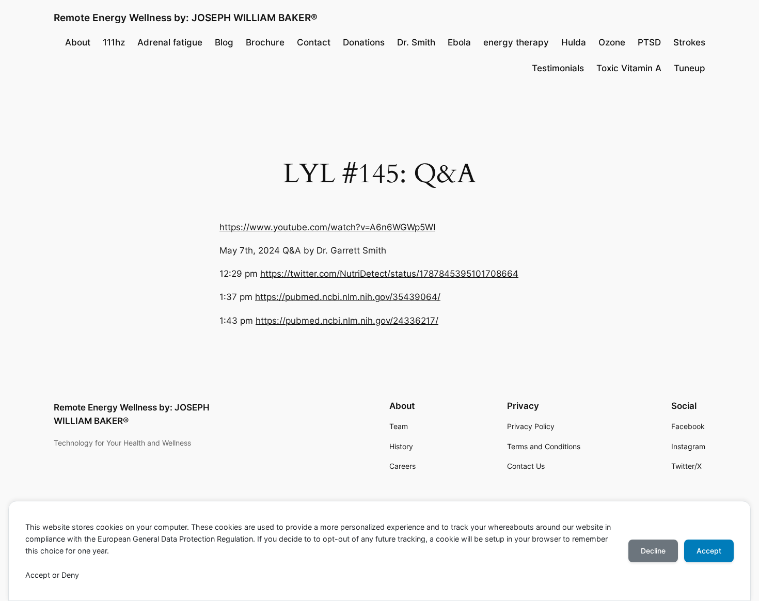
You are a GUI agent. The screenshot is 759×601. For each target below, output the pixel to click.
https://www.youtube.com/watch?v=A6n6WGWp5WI (327, 227)
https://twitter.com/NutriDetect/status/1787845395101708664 (389, 273)
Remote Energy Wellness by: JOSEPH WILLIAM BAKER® (186, 17)
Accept (709, 550)
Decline (653, 550)
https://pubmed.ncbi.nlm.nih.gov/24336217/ (347, 320)
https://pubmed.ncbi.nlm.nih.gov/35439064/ (347, 297)
